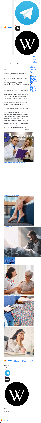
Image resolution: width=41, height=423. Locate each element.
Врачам (23, 360)
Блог (33, 57)
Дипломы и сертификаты (16, 361)
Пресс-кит (14, 360)
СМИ (13, 363)
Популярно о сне (6, 68)
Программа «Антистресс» (33, 68)
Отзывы (23, 364)
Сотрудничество (24, 361)
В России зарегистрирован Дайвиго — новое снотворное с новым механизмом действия (34, 88)
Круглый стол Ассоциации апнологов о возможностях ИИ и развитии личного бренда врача (33, 79)
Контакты (34, 61)
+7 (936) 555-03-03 (39, 2)
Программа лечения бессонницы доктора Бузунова (32, 67)
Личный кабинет (35, 62)
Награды (14, 362)
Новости (34, 56)
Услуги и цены (35, 55)
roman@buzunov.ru (31, 361)
